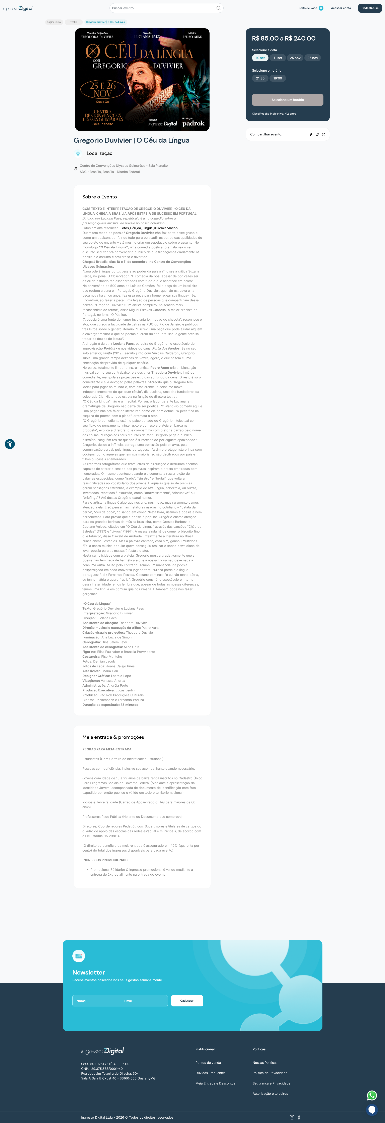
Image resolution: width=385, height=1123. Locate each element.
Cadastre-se (370, 8)
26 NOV (312, 58)
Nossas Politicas (265, 1063)
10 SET (260, 58)
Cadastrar (187, 1000)
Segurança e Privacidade (271, 1083)
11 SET (278, 58)
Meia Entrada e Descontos (215, 1083)
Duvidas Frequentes (210, 1073)
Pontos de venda (208, 1063)
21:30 (260, 78)
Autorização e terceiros (270, 1093)
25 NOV (295, 58)
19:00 (278, 78)
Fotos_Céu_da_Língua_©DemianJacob (149, 228)
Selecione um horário (288, 100)
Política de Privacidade (270, 1073)
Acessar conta (341, 8)
